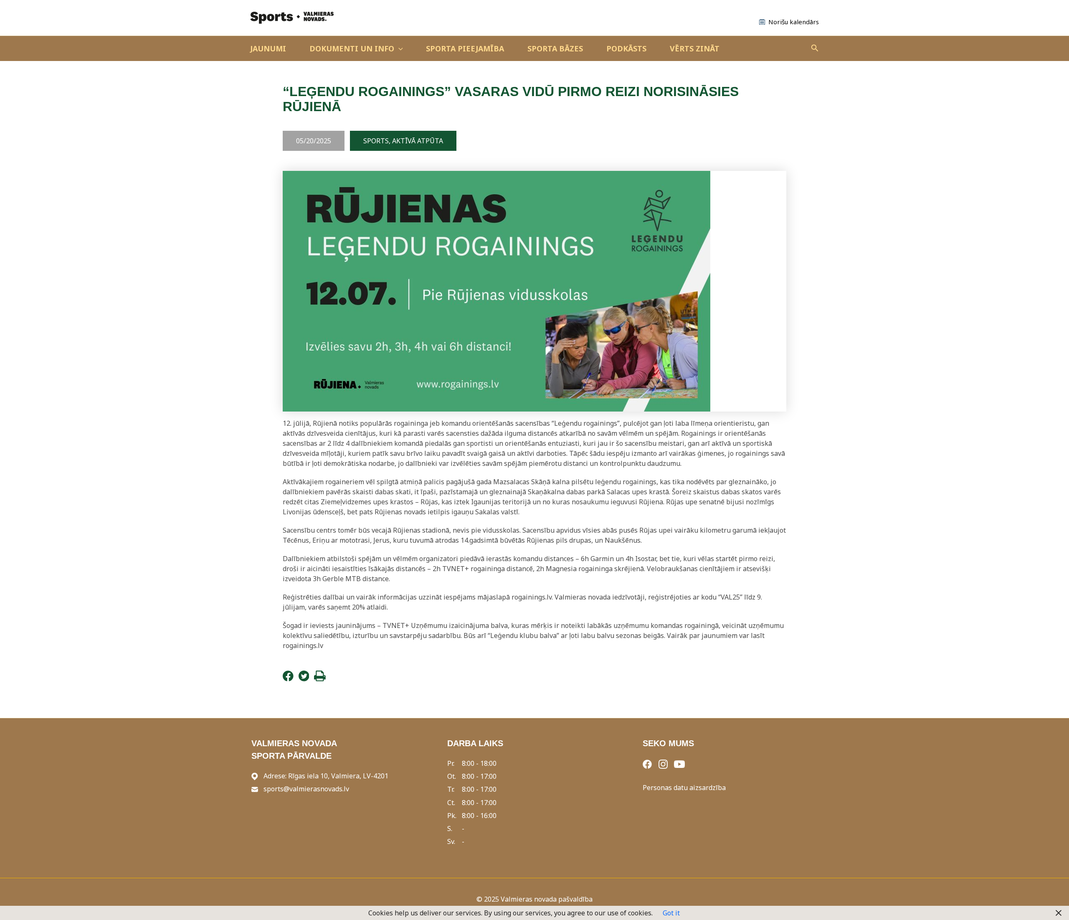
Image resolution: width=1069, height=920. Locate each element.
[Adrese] (254, 775)
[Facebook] (288, 679)
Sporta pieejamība (465, 48)
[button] (398, 48)
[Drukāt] (320, 679)
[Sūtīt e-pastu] (254, 788)
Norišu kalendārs (793, 22)
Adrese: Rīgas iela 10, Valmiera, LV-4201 (325, 775)
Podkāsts (626, 48)
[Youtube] (679, 763)
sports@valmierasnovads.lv (306, 788)
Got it (671, 912)
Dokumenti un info (351, 48)
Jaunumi (268, 48)
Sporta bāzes (555, 48)
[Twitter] (304, 679)
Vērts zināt (694, 48)
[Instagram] (663, 763)
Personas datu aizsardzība (684, 787)
